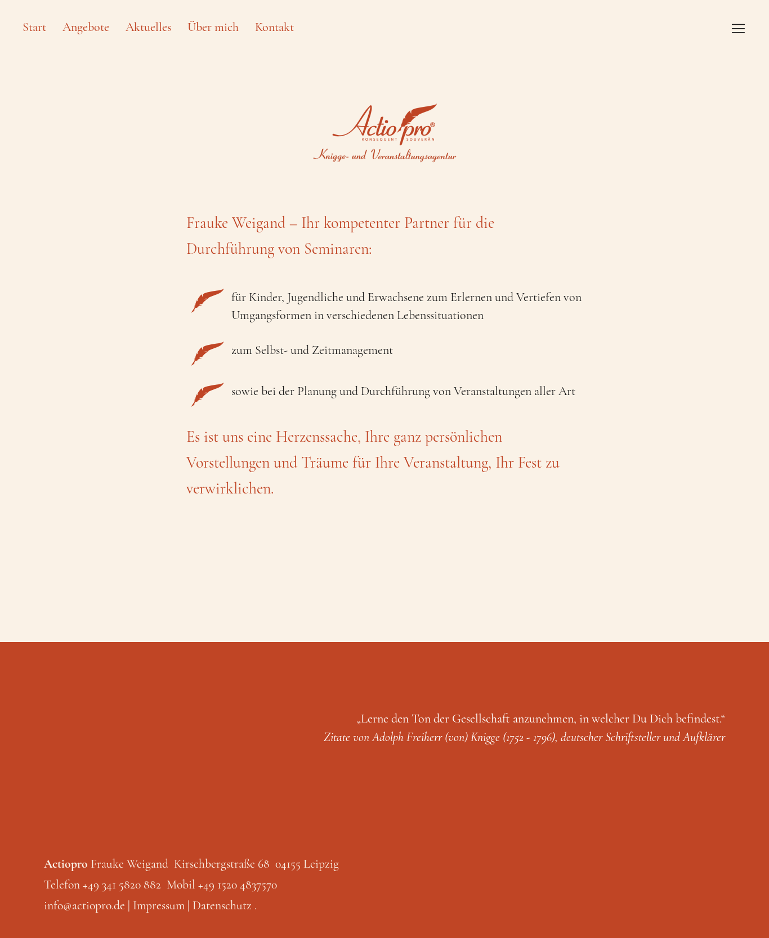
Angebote (85, 27)
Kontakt (274, 27)
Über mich (213, 27)
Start (34, 27)
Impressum (159, 905)
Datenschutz (222, 905)
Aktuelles (148, 27)
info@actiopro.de (84, 905)
